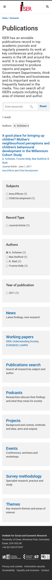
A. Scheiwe (8, 158)
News (11, 313)
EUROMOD (12, 345)
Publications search (23, 365)
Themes (13, 504)
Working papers (20, 337)
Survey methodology (23, 476)
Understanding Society (25, 341)
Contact (45, 570)
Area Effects (8, 170)
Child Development (28, 170)
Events (12, 448)
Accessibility (8, 570)
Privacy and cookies (12, 566)
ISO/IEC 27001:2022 (45, 557)
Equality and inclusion (28, 570)
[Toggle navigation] (4, 6)
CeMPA (23, 345)
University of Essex (30, 557)
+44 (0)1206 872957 (12, 547)
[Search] (47, 6)
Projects (13, 420)
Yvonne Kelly (23, 158)
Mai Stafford (39, 158)
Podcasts (14, 392)
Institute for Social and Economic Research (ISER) (26, 7)
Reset (43, 106)
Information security (34, 566)
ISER (8, 341)
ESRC (11, 557)
